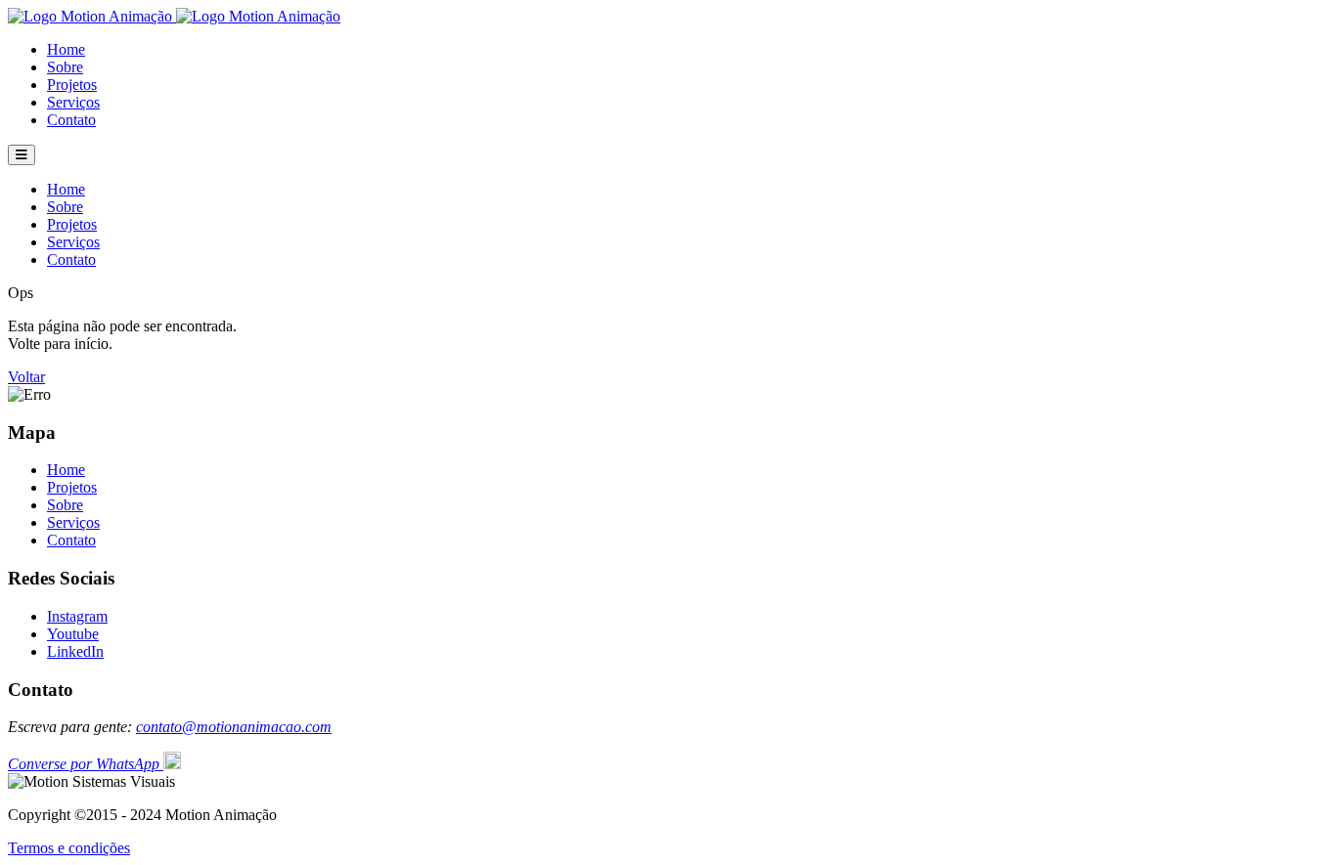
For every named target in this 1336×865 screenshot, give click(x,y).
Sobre (65, 67)
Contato (71, 119)
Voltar (26, 376)
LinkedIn (75, 651)
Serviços (73, 102)
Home (66, 49)
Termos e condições (69, 848)
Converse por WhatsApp (85, 764)
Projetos (72, 84)
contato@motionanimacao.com (234, 726)
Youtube (73, 634)
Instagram (77, 616)
